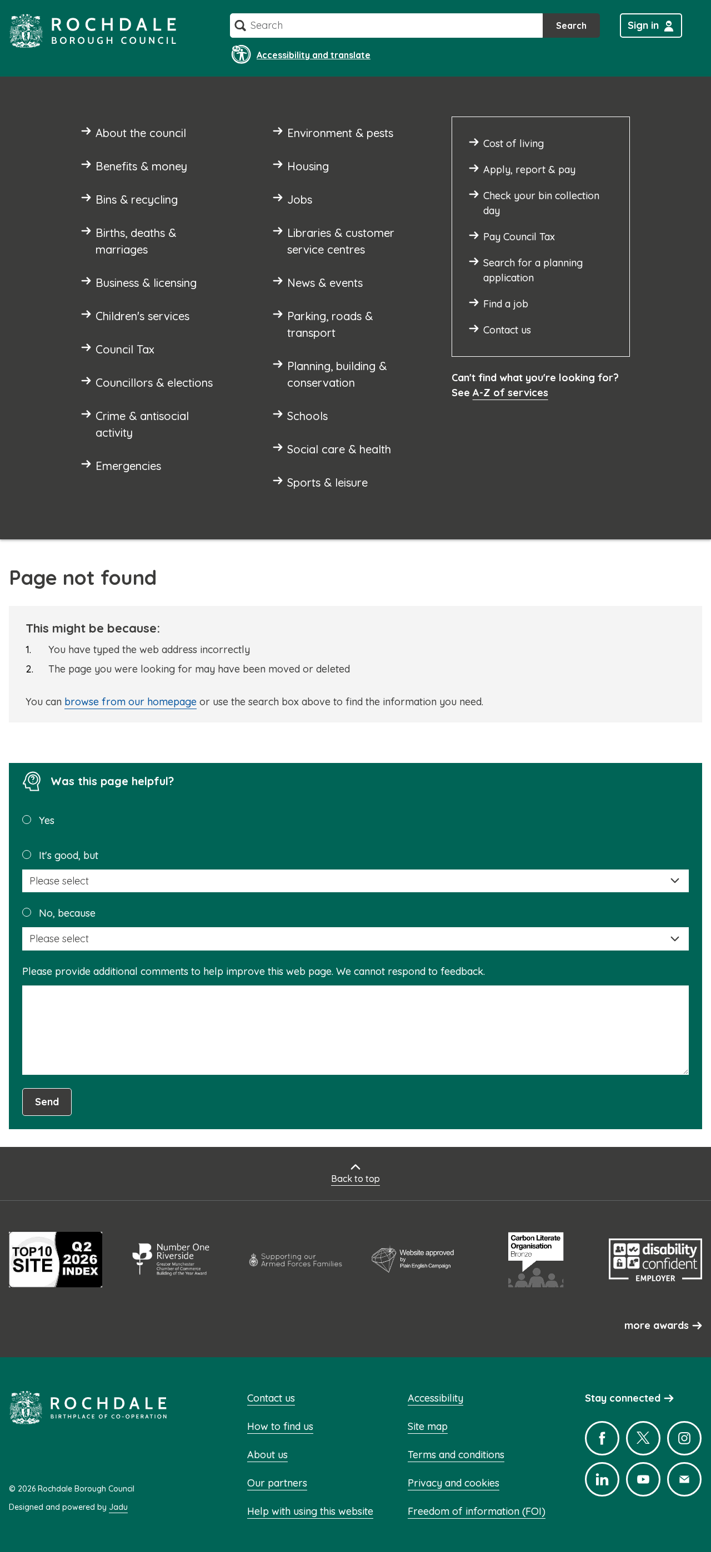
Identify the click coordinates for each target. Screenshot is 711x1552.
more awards (656, 1325)
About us (267, 1454)
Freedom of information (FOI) (476, 1511)
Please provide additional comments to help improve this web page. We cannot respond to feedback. (253, 971)
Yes (46, 820)
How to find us (280, 1426)
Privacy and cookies (453, 1483)
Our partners (277, 1483)
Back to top (355, 1178)
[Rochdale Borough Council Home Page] (93, 30)
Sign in (643, 25)
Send (47, 1101)
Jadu (118, 1507)
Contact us (271, 1398)
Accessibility (435, 1398)
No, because (67, 913)
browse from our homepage (130, 701)
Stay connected (622, 1398)
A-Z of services (510, 392)
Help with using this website (310, 1511)
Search (571, 25)
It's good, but (68, 855)
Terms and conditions (456, 1454)
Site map (428, 1426)
